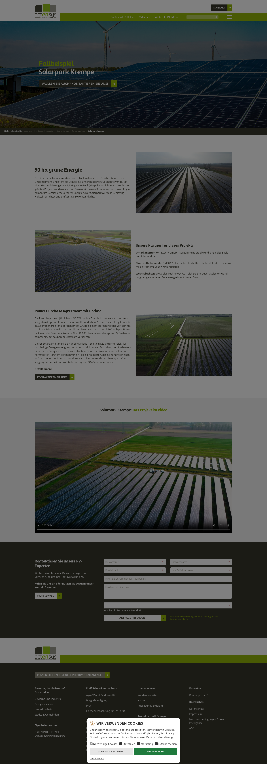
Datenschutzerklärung (159, 737)
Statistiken (129, 744)
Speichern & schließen (111, 751)
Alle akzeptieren (155, 751)
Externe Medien (167, 744)
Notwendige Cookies (105, 744)
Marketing (147, 744)
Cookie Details (97, 758)
